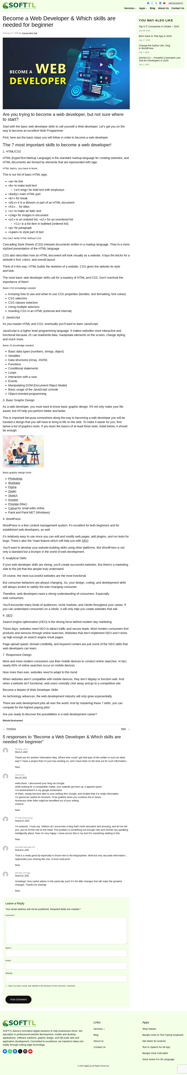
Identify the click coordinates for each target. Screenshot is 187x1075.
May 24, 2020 (21, 777)
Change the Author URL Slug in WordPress (154, 47)
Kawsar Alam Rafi (29, 33)
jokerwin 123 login (22, 873)
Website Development (13, 720)
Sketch (12, 495)
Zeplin (12, 491)
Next (123, 728)
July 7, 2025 (144, 52)
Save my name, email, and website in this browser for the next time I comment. (42, 986)
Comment (10, 915)
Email (8, 960)
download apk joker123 (25, 847)
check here (20, 775)
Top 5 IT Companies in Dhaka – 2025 (159, 26)
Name (8, 948)
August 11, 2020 (22, 850)
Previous (11, 728)
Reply (17, 767)
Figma (12, 487)
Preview (13, 504)
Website (8, 973)
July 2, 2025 (144, 64)
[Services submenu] (104, 1029)
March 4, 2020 (21, 752)
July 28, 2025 (144, 31)
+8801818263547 (175, 3)
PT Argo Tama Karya (24, 818)
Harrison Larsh (21, 749)
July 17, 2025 (144, 40)
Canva (12, 508)
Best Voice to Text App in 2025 (155, 36)
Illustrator (14, 483)
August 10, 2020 (22, 820)
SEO (85, 540)
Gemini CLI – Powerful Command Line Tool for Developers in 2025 (159, 59)
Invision (13, 500)
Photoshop (15, 478)
